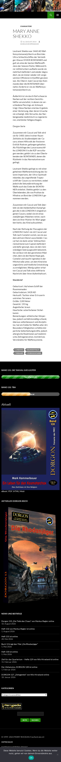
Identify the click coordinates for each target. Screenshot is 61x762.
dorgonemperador (29, 44)
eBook (4, 491)
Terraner (19, 353)
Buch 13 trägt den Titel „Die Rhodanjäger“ (19, 644)
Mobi (22, 491)
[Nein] (57, 754)
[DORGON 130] (30, 448)
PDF (10, 491)
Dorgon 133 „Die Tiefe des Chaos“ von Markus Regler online (27, 621)
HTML (16, 491)
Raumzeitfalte (33, 350)
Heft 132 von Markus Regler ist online (18, 629)
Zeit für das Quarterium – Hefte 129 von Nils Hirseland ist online (29, 659)
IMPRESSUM (7, 742)
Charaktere (26, 26)
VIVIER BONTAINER (34, 353)
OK (31, 758)
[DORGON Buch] (30, 555)
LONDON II (19, 350)
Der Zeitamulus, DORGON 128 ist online (19, 667)
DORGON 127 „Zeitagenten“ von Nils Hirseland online (25, 674)
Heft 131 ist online (9, 636)
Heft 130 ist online (9, 651)
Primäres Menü (57, 15)
